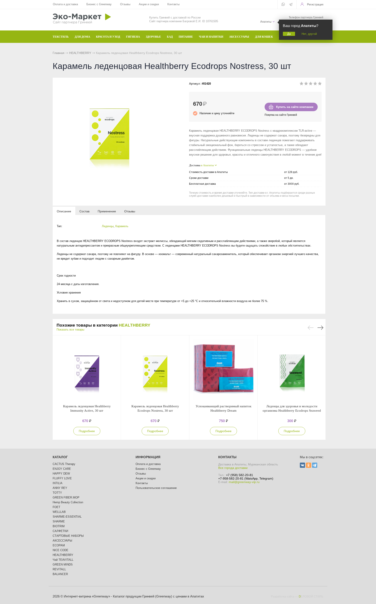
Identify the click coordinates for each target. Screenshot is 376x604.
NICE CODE (60, 550)
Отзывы (125, 4)
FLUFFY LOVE (62, 478)
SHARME (59, 521)
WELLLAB (59, 511)
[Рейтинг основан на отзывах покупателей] (311, 84)
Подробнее (87, 431)
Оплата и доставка (65, 4)
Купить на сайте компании (294, 107)
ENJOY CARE (62, 468)
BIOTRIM (59, 526)
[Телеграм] (291, 5)
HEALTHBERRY (80, 53)
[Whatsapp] (283, 5)
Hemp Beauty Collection (68, 502)
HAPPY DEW (61, 473)
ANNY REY (60, 488)
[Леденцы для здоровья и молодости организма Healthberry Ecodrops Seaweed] (292, 369)
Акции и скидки (149, 4)
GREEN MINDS (63, 564)
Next (320, 327)
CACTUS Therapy (64, 464)
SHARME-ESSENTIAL (67, 516)
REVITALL (59, 569)
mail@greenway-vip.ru (244, 482)
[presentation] (64, 211)
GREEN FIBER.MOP (66, 497)
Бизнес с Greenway (99, 4)
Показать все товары (70, 329)
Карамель (121, 226)
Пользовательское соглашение (156, 488)
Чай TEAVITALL (63, 559)
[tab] (64, 211)
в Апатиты (207, 165)
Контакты (173, 4)
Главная (58, 53)
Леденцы (108, 226)
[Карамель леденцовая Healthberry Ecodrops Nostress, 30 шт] (155, 369)
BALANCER (60, 574)
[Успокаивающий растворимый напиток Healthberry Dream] (223, 369)
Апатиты (265, 21)
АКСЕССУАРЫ (62, 540)
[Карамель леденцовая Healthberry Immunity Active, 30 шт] (87, 369)
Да (289, 33)
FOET (56, 507)
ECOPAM (59, 545)
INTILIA (57, 483)
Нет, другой (309, 33)
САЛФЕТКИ (60, 531)
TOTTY (57, 492)
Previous (311, 327)
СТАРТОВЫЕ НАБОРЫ (68, 535)
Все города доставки (233, 468)
